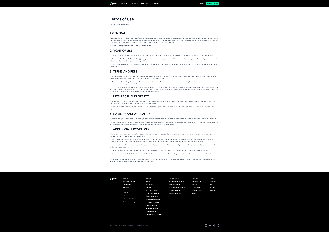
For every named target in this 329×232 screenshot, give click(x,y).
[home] (113, 3)
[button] (124, 3)
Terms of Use (122, 225)
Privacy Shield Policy (142, 225)
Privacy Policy (131, 225)
